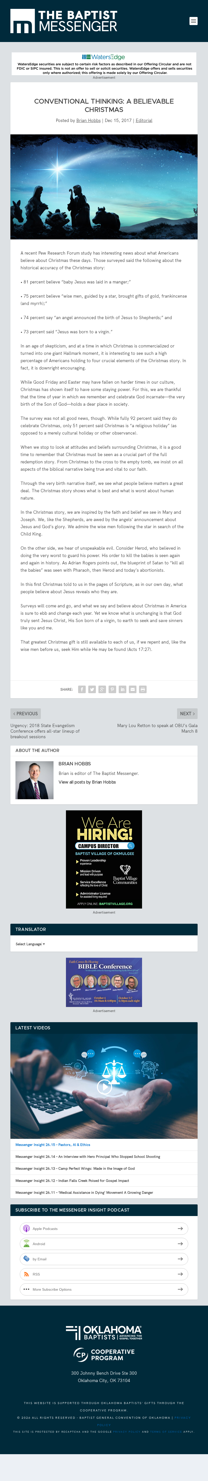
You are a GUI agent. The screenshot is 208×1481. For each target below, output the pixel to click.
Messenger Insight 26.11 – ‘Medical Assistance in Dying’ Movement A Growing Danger (84, 1192)
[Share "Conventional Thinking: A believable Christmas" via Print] (143, 689)
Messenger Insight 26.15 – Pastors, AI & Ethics (52, 1144)
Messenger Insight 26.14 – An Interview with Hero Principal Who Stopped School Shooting (87, 1156)
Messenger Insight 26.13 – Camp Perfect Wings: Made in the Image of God (75, 1168)
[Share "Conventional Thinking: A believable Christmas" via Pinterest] (112, 689)
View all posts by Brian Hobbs (87, 782)
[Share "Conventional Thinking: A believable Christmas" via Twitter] (92, 689)
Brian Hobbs (88, 120)
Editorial (144, 120)
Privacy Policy (127, 1431)
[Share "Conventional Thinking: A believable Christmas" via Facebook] (82, 689)
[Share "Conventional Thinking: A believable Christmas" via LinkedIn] (122, 689)
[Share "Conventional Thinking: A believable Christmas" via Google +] (102, 689)
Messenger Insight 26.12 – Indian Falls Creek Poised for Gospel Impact (72, 1180)
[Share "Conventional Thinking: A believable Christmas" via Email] (133, 689)
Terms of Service (166, 1431)
